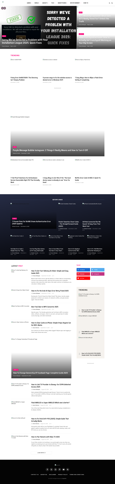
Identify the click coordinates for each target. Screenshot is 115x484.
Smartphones (62, 3)
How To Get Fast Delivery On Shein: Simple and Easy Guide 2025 (49, 272)
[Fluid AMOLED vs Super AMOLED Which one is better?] (20, 407)
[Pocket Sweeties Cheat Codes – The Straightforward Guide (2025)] (69, 211)
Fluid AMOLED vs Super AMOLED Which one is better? (50, 403)
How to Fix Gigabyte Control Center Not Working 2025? (74, 250)
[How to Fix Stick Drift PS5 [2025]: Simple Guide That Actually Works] (20, 423)
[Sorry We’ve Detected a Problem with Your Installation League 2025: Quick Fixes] (38, 27)
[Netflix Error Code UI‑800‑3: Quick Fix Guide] (89, 167)
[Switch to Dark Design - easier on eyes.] (109, 3)
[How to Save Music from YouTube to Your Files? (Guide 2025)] (57, 241)
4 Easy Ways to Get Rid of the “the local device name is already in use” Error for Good (57, 180)
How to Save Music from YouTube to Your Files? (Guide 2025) (56, 250)
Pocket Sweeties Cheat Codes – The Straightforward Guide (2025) (69, 224)
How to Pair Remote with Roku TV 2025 (45, 437)
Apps (80, 12)
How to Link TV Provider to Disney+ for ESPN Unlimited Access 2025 (51, 385)
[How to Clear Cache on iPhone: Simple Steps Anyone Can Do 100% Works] (20, 327)
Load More (40, 452)
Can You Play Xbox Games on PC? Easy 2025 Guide (37, 250)
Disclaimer (52, 474)
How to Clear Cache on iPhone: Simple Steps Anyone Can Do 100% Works (51, 324)
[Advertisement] (57, 100)
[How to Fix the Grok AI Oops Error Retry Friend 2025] (20, 295)
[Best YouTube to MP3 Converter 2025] (20, 311)
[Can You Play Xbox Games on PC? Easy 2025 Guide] (38, 241)
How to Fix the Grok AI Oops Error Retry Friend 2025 (50, 291)
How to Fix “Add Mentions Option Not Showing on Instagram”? (94, 250)
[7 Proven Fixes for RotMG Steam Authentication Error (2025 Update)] (33, 216)
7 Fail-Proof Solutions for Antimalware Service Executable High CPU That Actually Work (25, 180)
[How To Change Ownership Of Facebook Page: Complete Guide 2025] (41, 358)
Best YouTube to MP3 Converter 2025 (44, 307)
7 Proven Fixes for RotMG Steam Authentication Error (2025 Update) (31, 222)
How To (85, 3)
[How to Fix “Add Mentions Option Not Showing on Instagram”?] (95, 241)
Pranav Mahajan (5, 46)
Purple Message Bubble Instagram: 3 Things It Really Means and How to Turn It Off (50, 150)
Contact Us (35, 474)
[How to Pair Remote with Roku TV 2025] (20, 441)
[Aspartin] (9, 3)
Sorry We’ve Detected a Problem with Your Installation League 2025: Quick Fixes (25, 41)
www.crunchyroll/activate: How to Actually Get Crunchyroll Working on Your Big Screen (95, 40)
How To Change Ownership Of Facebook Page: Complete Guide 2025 (40, 373)
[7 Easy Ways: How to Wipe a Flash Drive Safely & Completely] (89, 67)
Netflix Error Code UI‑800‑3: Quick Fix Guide (88, 179)
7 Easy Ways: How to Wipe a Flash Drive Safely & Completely (89, 79)
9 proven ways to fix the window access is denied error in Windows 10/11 (57, 79)
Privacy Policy (63, 474)
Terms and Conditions (76, 474)
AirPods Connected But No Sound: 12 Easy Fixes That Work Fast (92, 224)
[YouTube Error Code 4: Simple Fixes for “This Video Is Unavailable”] (19, 241)
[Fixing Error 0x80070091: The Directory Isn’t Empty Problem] (25, 67)
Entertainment (75, 3)
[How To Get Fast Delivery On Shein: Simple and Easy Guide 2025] (20, 275)
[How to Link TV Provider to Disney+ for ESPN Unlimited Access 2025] (20, 389)
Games (29, 3)
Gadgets (44, 3)
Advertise (44, 474)
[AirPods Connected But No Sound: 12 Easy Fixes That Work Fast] (94, 211)
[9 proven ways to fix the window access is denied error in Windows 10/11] (57, 67)
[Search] (112, 3)
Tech (52, 3)
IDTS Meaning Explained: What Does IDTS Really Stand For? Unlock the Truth (95, 19)
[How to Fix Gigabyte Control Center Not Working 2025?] (76, 241)
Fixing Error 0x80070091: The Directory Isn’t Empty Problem (24, 79)
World (37, 3)
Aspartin (64, 478)
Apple (4, 36)
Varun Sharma (36, 327)
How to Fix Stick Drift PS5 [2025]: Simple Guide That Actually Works (50, 420)
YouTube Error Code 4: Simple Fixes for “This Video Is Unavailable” (17, 250)
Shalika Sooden (16, 153)
